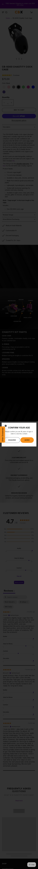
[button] (2, 434)
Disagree (12, 440)
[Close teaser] (6, 426)
